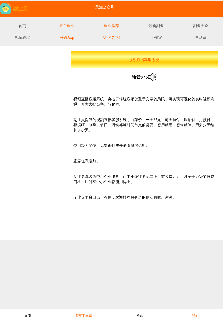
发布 (139, 315)
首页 (28, 315)
